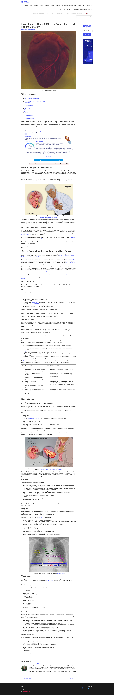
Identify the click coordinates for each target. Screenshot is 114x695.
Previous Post (27, 678)
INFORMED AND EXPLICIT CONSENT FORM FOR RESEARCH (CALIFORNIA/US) (51, 13)
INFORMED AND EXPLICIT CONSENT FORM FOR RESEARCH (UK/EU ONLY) (74, 9)
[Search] (90, 17)
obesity (72, 473)
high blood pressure (64, 177)
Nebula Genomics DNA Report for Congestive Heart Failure (36, 97)
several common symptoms (33, 418)
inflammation (34, 302)
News (31, 5)
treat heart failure (49, 580)
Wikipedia (60, 215)
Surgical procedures (30, 118)
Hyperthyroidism (27, 350)
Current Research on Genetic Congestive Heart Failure (35, 101)
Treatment (26, 114)
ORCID (55, 672)
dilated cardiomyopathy (26, 234)
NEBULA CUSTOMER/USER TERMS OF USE (66, 5)
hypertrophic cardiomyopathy (66, 233)
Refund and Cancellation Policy (77, 13)
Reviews (47, 5)
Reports (36, 5)
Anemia (25, 348)
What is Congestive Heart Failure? (31, 98)
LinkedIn (50, 672)
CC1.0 (63, 573)
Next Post (72, 678)
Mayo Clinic (41, 517)
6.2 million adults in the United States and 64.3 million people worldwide (52, 402)
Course (27, 104)
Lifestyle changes (29, 115)
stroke (30, 491)
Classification (27, 102)
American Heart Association (29, 360)
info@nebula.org (26, 691)
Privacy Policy (81, 5)
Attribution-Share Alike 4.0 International (48, 217)
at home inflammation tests (37, 303)
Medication (28, 116)
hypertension (72, 237)
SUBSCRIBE (87, 34)
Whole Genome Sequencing (62, 126)
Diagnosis (26, 112)
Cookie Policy (89, 5)
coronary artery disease (39, 238)
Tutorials (52, 5)
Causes (25, 111)
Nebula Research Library (54, 653)
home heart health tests (56, 246)
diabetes (23, 238)
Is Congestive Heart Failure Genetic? (32, 99)
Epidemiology (27, 108)
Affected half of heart (30, 105)
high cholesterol (28, 238)
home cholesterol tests (67, 246)
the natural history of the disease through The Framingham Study (37, 271)
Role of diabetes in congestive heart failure (66, 274)
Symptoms (26, 109)
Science (41, 5)
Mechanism (28, 106)
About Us (26, 5)
